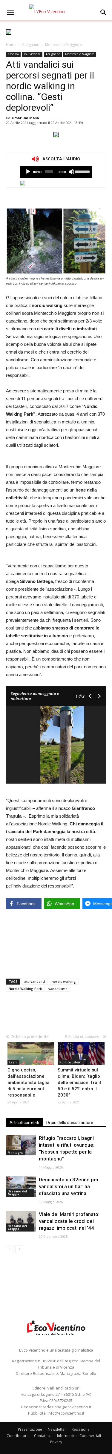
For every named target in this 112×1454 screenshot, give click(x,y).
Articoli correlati (24, 1122)
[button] (103, 12)
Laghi (13, 1062)
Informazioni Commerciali (79, 1435)
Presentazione (30, 1429)
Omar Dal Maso (25, 118)
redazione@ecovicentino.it (67, 1407)
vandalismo (57, 988)
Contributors (17, 1435)
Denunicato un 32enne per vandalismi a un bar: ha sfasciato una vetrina (69, 1186)
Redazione (81, 1429)
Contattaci (42, 1435)
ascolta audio (28, 172)
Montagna (16, 1153)
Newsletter (57, 1429)
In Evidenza (32, 54)
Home (11, 44)
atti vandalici (34, 981)
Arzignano (30, 44)
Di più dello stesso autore (69, 1122)
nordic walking (64, 981)
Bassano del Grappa (17, 1192)
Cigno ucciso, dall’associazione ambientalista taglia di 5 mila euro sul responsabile (28, 1082)
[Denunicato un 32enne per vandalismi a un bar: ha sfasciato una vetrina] (21, 1186)
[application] (56, 172)
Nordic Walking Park (25, 988)
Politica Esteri (69, 1062)
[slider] (82, 171)
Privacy (56, 1441)
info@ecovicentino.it (65, 1413)
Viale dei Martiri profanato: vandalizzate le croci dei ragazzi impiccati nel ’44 (69, 1221)
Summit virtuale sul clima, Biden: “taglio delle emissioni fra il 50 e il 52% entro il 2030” (79, 1082)
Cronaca (13, 54)
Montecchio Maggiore (63, 44)
